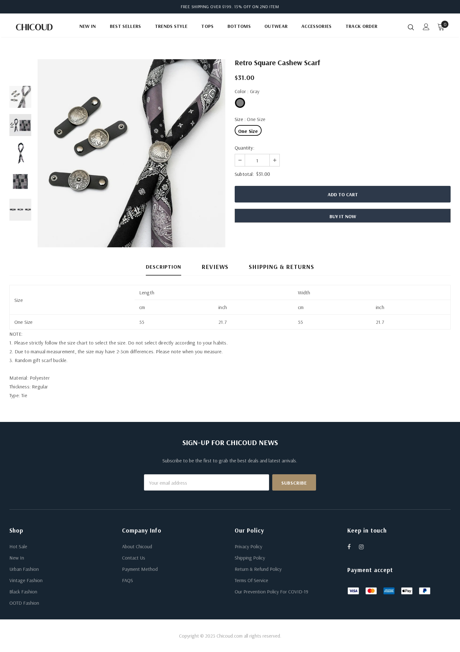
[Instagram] (364, 546)
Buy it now (343, 216)
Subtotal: (244, 174)
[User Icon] (426, 27)
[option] (131, 153)
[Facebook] (353, 546)
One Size (248, 131)
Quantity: (244, 148)
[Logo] (34, 27)
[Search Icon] (411, 27)
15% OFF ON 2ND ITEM (256, 6)
